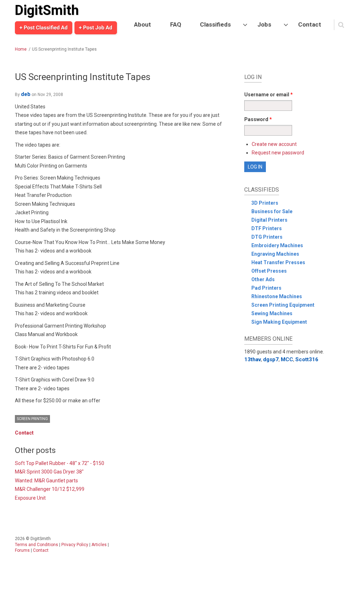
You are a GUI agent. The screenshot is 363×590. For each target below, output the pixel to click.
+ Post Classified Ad (43, 27)
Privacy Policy (74, 544)
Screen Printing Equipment (282, 305)
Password (258, 119)
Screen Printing (32, 419)
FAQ (175, 24)
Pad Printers (266, 288)
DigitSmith (47, 10)
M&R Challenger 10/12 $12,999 (49, 489)
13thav (252, 359)
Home (21, 49)
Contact (309, 24)
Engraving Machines (275, 254)
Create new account (274, 144)
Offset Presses (269, 271)
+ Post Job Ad (95, 27)
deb (25, 94)
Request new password (278, 152)
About (142, 24)
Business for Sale (271, 211)
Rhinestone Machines (276, 296)
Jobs (264, 24)
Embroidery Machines (277, 245)
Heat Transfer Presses (278, 262)
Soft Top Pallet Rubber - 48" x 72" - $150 (59, 463)
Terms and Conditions (36, 544)
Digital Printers (269, 220)
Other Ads (263, 279)
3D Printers (264, 203)
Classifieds (215, 24)
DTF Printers (266, 228)
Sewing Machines (271, 313)
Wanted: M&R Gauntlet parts (46, 480)
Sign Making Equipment (279, 322)
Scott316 (306, 359)
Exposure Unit (30, 498)
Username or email (268, 94)
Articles (99, 544)
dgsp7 (271, 359)
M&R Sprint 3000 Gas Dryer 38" (49, 472)
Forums (22, 550)
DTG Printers (267, 237)
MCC (287, 359)
